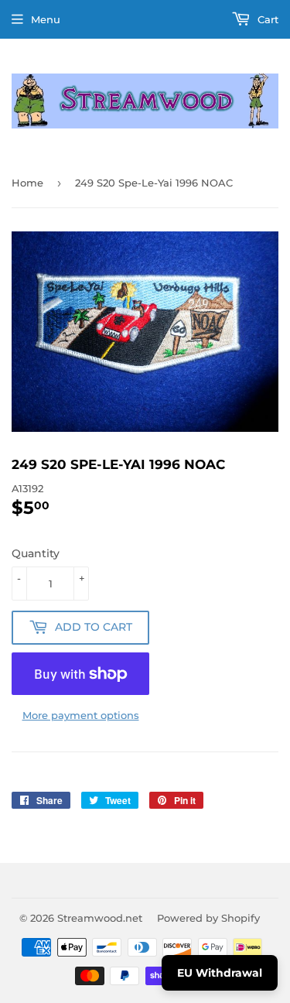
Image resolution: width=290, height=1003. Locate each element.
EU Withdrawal (219, 973)
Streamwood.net (99, 918)
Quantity (36, 553)
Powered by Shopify (208, 918)
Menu (45, 19)
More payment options (80, 715)
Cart (266, 19)
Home (27, 182)
